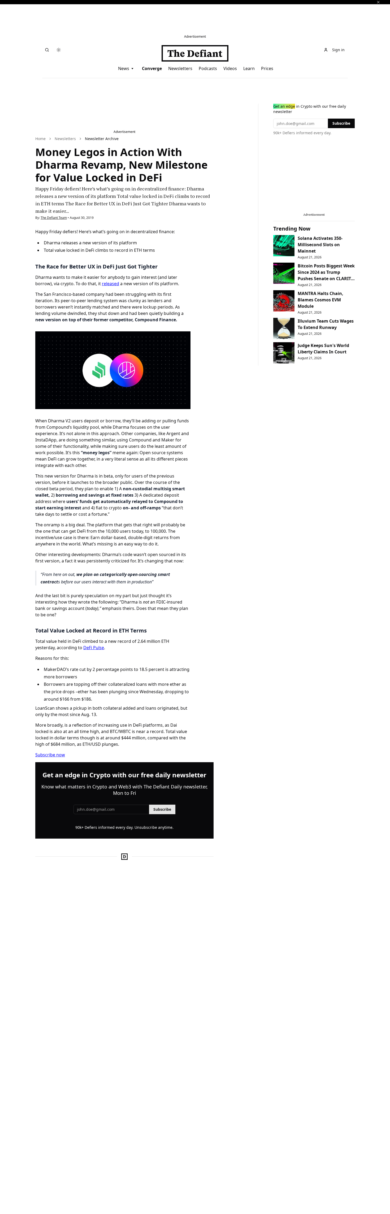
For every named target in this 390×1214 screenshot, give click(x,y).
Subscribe (162, 809)
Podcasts (208, 68)
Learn (249, 68)
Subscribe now (50, 755)
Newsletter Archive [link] (102, 138)
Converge (152, 68)
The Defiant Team (54, 217)
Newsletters (180, 68)
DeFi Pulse (93, 648)
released (110, 284)
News (123, 68)
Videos (230, 68)
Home (40, 138)
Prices (267, 68)
